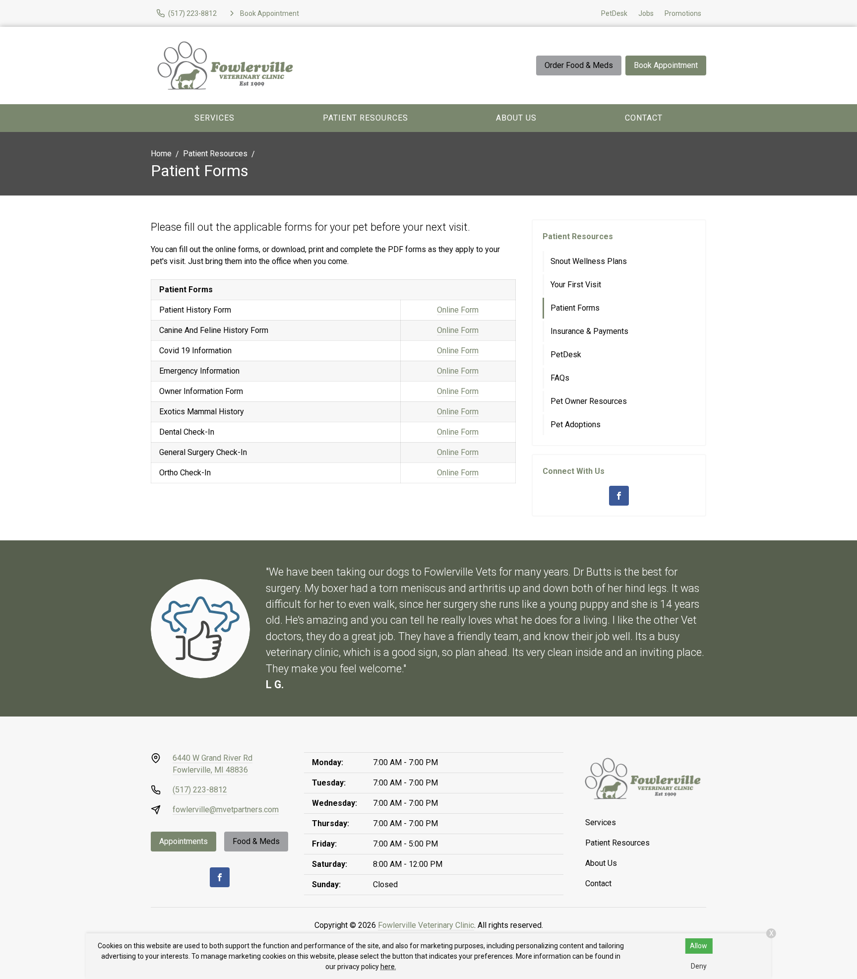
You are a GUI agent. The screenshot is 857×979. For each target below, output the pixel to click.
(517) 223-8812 (200, 789)
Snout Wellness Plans (589, 261)
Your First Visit (576, 284)
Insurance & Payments (589, 331)
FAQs (560, 378)
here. (388, 967)
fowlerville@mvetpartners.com (226, 809)
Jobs (646, 13)
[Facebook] (619, 496)
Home (161, 153)
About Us (516, 118)
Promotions (683, 13)
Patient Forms (575, 308)
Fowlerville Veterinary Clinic (426, 925)
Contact (644, 118)
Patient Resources (365, 118)
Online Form (458, 310)
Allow (698, 946)
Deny (699, 966)
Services (214, 118)
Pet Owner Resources (589, 401)
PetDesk (614, 13)
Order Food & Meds (579, 65)
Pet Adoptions (576, 424)
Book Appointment (666, 65)
